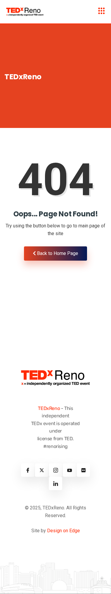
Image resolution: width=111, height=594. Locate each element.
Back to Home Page (57, 253)
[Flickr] (83, 470)
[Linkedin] (55, 483)
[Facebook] (27, 470)
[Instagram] (55, 470)
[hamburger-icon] (101, 11)
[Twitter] (41, 470)
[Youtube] (69, 470)
